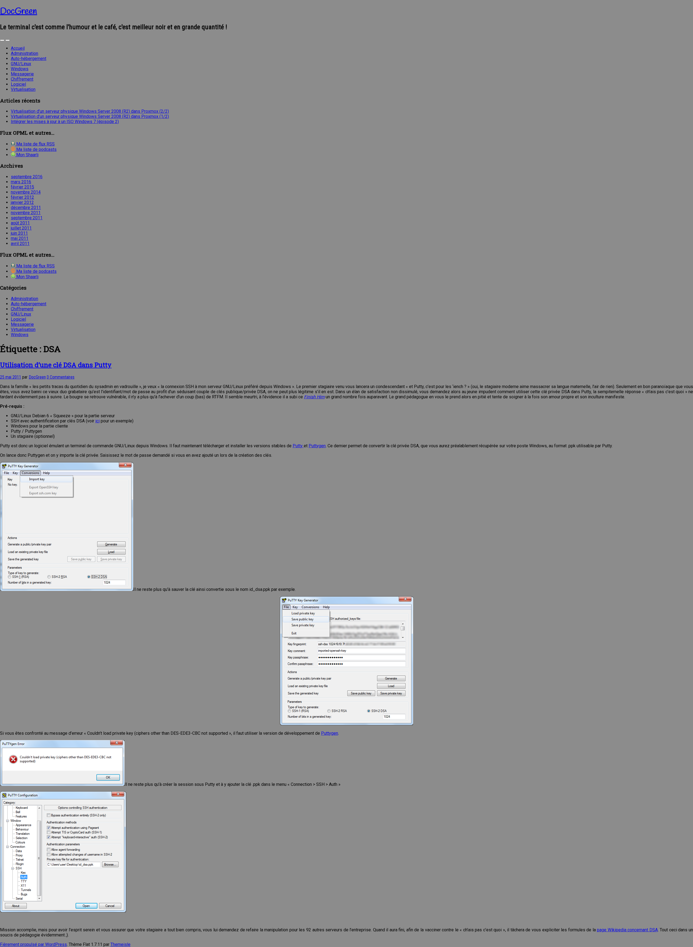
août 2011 (20, 223)
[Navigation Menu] (7, 40)
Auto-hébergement (28, 58)
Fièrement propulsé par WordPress (33, 944)
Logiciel (18, 84)
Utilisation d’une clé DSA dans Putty (56, 364)
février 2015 (22, 187)
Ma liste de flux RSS (35, 144)
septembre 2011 (27, 217)
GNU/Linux (21, 63)
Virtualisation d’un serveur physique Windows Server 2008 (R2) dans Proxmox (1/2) (90, 116)
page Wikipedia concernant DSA (627, 929)
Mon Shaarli (26, 154)
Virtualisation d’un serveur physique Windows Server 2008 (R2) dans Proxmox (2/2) (90, 111)
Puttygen (317, 445)
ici (97, 420)
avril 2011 (20, 243)
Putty (298, 445)
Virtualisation (23, 89)
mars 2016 (21, 181)
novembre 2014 (26, 192)
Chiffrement (22, 79)
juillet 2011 (21, 228)
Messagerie (22, 74)
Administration (24, 53)
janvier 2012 (22, 202)
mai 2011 (19, 238)
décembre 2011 (26, 207)
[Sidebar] (2, 40)
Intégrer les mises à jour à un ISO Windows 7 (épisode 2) (65, 121)
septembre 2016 (27, 176)
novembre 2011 (26, 212)
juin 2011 (19, 233)
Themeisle (120, 944)
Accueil (18, 48)
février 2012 (22, 197)
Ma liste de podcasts (36, 149)
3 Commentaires (60, 377)
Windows (19, 68)
